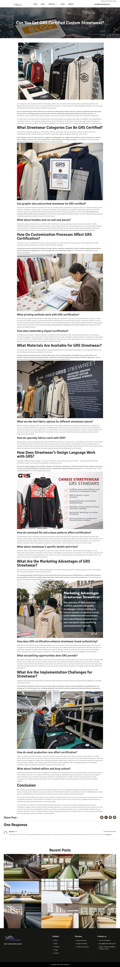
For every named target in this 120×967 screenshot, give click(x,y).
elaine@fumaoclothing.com (102, 4)
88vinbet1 (11, 831)
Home (35, 4)
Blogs (63, 4)
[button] (101, 817)
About (43, 4)
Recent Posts (60, 850)
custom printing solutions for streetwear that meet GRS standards (65, 325)
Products (51, 4)
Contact (71, 4)
